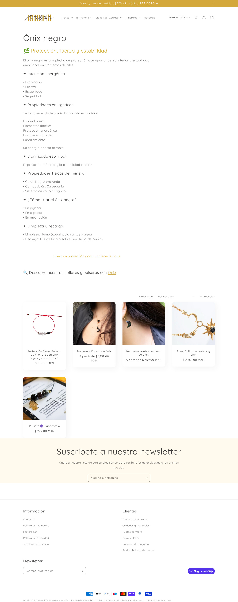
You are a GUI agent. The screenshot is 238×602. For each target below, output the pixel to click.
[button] (66, 17)
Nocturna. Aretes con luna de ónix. (144, 353)
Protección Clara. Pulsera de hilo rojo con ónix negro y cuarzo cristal (45, 355)
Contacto (28, 519)
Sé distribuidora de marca (138, 550)
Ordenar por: (146, 296)
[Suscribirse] (146, 478)
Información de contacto (159, 600)
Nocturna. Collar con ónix (94, 351)
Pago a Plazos (131, 537)
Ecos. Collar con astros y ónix (193, 353)
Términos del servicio (36, 543)
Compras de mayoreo (135, 543)
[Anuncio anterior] (24, 3)
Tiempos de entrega (134, 519)
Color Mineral (38, 600)
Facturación (30, 531)
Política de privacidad (108, 600)
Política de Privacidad (36, 537)
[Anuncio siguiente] (213, 3)
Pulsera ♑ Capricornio (44, 426)
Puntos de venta (132, 531)
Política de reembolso (36, 525)
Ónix (112, 272)
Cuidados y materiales (136, 525)
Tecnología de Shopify (56, 600)
